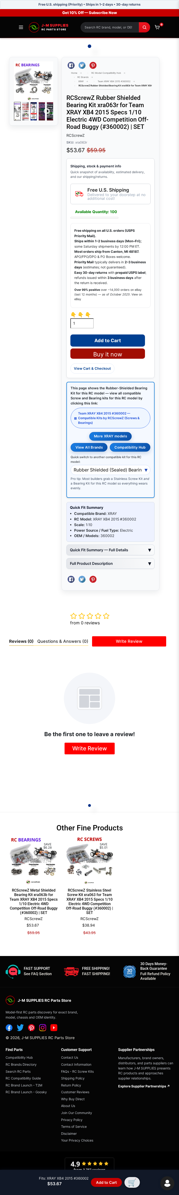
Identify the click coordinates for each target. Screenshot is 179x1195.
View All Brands (89, 447)
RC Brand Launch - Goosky (26, 1092)
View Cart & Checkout (92, 368)
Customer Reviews (75, 1092)
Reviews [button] (21, 641)
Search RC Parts (18, 1071)
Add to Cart (106, 1182)
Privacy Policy (72, 1120)
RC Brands (83, 77)
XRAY (81, 81)
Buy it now (107, 354)
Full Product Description (91, 563)
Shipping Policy (73, 1078)
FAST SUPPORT (37, 968)
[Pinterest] (31, 1027)
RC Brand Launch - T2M (24, 1085)
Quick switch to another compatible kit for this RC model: (106, 459)
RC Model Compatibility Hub (106, 73)
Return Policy (71, 1085)
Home (74, 73)
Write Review (129, 641)
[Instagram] (42, 1027)
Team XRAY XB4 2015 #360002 (114, 81)
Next (46, 111)
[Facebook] (9, 1027)
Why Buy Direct (73, 1099)
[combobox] (110, 27)
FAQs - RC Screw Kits (77, 1071)
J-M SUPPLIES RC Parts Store (48, 1037)
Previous (20, 111)
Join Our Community (76, 1113)
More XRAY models (110, 436)
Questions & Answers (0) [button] (62, 641)
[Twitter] (20, 1027)
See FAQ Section (38, 974)
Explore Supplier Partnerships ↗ (144, 1086)
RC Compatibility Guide (23, 1078)
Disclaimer (69, 1133)
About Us (68, 1106)
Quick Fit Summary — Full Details (99, 550)
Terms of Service (74, 1126)
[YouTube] (53, 1027)
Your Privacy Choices (77, 1140)
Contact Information (76, 1064)
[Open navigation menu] (21, 27)
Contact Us (69, 1057)
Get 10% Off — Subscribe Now (89, 12)
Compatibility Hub (129, 447)
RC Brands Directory (21, 1064)
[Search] (144, 27)
